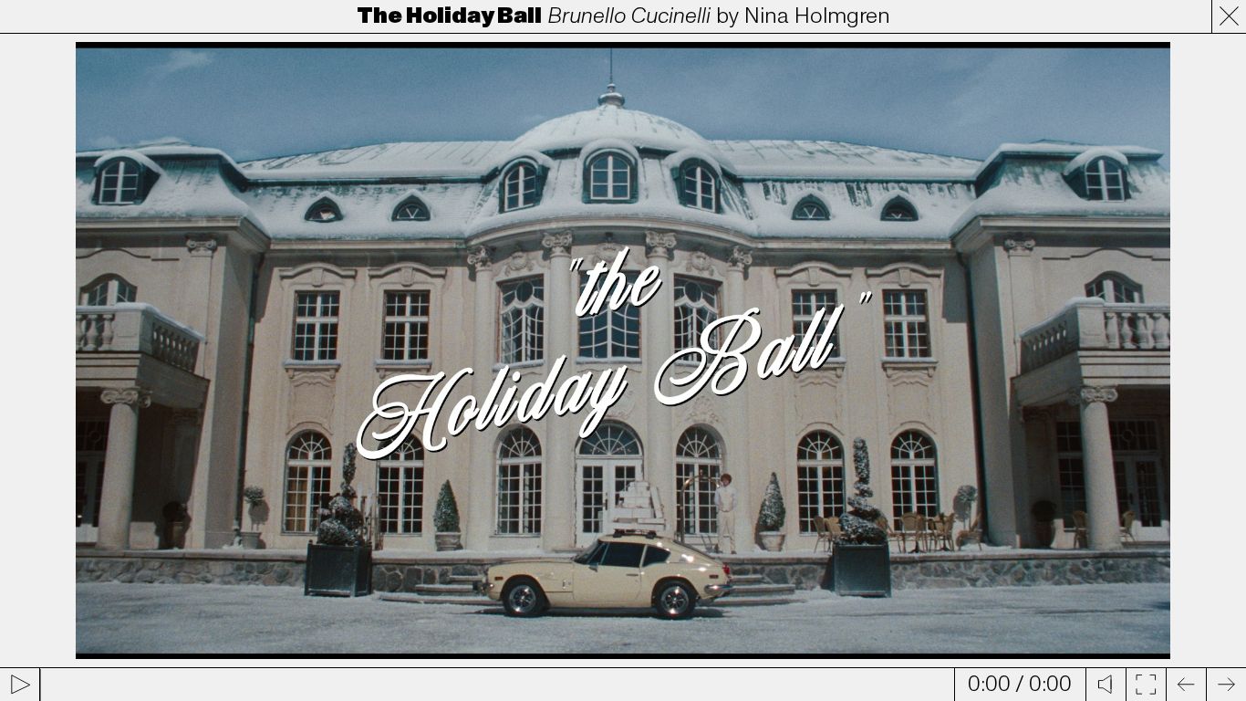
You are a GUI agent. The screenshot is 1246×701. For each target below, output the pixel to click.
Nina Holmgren (817, 16)
